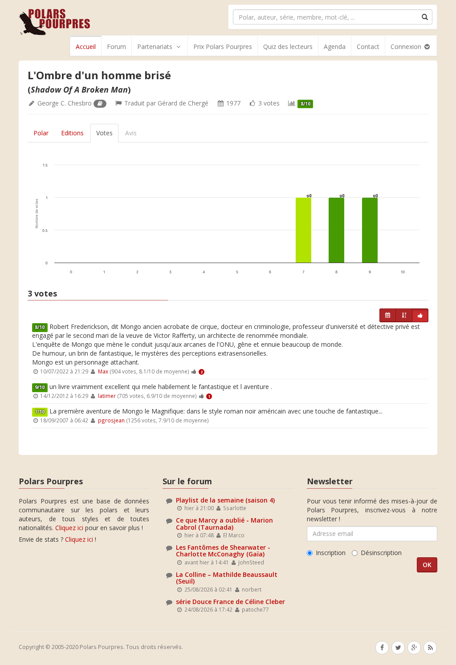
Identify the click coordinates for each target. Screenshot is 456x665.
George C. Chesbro (64, 103)
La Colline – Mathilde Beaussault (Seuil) (226, 577)
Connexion (407, 46)
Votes (104, 133)
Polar (41, 133)
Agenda (335, 46)
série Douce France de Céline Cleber (230, 601)
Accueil (86, 46)
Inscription (331, 552)
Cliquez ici (69, 527)
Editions (72, 133)
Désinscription (381, 552)
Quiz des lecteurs (288, 46)
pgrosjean (111, 420)
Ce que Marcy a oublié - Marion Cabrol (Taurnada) (224, 523)
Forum (116, 46)
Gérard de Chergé (183, 103)
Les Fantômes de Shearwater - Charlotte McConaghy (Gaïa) (223, 550)
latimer (107, 395)
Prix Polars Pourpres (222, 46)
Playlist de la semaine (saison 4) (225, 500)
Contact (368, 46)
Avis (131, 133)
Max (103, 371)
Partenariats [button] (154, 46)
